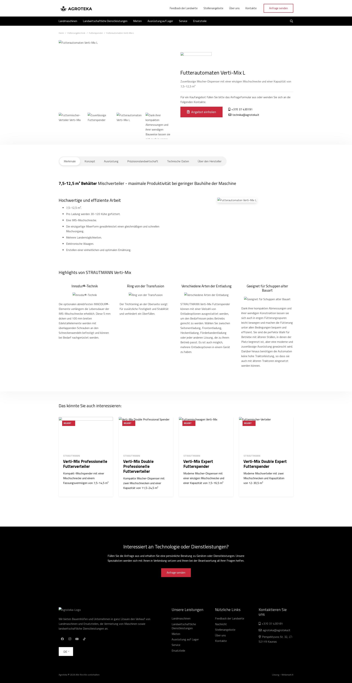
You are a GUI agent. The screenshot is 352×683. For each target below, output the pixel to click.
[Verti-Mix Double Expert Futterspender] (266, 434)
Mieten (176, 634)
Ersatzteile (178, 650)
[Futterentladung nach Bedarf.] (72, 126)
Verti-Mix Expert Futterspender (198, 463)
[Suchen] (291, 21)
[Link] (76, 8)
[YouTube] (77, 639)
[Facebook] (62, 639)
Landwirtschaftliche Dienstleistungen (184, 626)
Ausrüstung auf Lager (185, 639)
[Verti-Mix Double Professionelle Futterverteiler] (146, 434)
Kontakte (221, 641)
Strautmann (71, 456)
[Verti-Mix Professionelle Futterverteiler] (86, 434)
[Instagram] (69, 639)
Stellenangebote (225, 629)
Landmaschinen (181, 618)
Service (176, 645)
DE (65, 651)
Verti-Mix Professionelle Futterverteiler (85, 463)
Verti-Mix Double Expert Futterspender (265, 463)
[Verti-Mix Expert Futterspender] (206, 434)
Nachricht (221, 624)
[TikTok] (84, 639)
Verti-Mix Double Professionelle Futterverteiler (138, 466)
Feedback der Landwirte (229, 618)
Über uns (220, 635)
